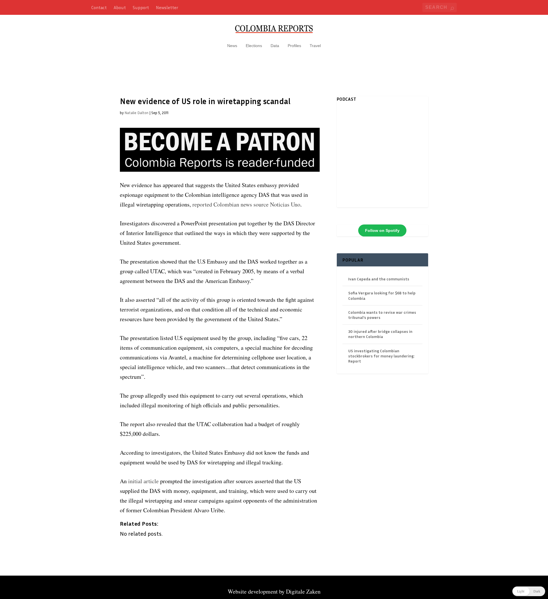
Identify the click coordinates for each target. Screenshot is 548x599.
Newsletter (167, 7)
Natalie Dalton (136, 112)
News (232, 45)
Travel (315, 45)
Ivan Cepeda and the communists (378, 278)
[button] (528, 591)
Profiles (294, 45)
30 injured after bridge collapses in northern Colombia (380, 334)
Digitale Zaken (303, 591)
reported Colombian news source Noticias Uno (246, 204)
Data (275, 45)
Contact (99, 7)
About (120, 7)
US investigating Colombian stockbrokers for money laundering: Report (381, 355)
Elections (254, 45)
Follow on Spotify (382, 230)
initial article (143, 481)
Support (141, 7)
